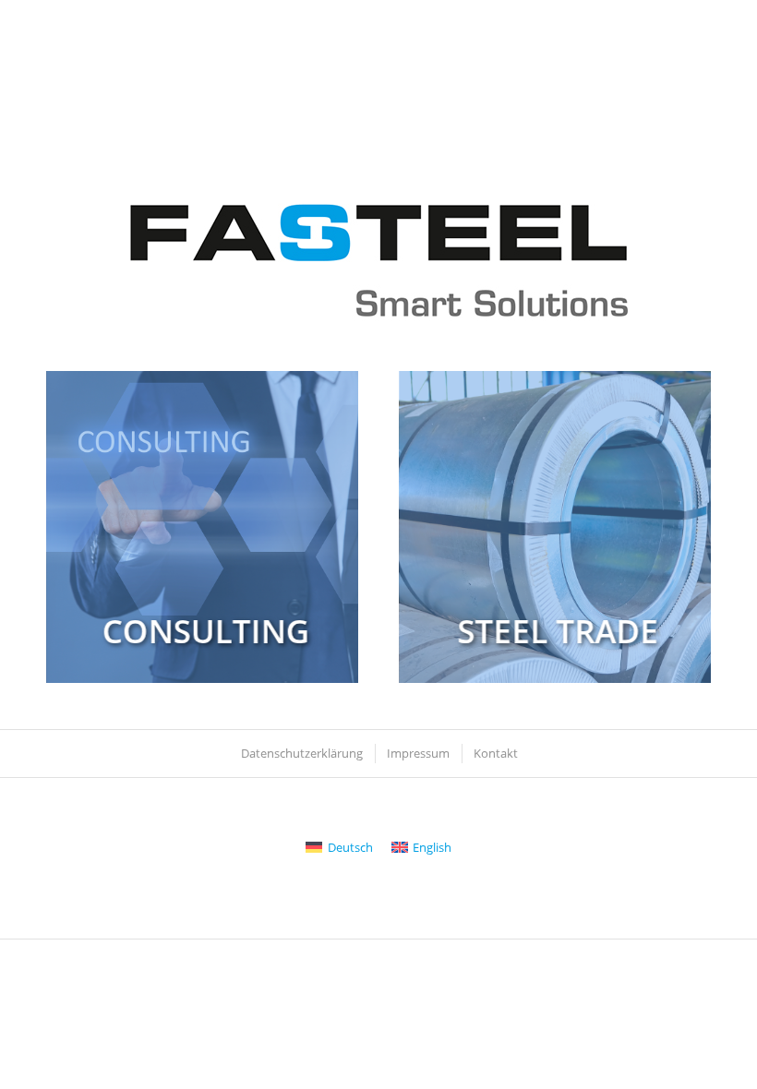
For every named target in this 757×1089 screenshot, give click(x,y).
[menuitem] (301, 753)
